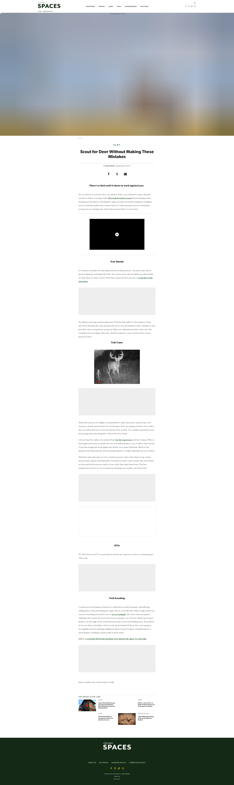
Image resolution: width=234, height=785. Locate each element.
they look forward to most (120, 198)
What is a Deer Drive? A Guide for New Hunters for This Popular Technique (146, 704)
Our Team (144, 6)
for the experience (123, 440)
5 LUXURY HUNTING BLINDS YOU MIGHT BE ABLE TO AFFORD (115, 639)
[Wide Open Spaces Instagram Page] (189, 6)
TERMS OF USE (117, 776)
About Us (92, 762)
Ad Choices (103, 762)
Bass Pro (81, 138)
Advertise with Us (118, 762)
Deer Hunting (48, 11)
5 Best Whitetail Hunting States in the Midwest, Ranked (146, 718)
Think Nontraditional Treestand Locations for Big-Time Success (105, 718)
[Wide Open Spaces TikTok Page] (192, 6)
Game (110, 6)
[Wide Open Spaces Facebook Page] (186, 6)
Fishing (102, 6)
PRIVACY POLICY (117, 779)
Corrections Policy (137, 762)
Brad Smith (110, 166)
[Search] (194, 2)
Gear (119, 6)
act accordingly (119, 614)
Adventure (90, 6)
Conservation (131, 6)
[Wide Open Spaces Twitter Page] (195, 6)
